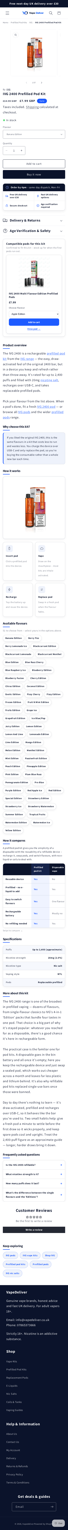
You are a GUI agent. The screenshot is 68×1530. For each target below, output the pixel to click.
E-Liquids (11, 1385)
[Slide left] (26, 82)
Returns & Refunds (17, 1466)
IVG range (27, 359)
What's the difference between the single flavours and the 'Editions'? (30, 1194)
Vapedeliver (28, 1524)
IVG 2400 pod (46, 407)
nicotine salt (49, 380)
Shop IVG (50, 1255)
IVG (31, 22)
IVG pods (24, 412)
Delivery (11, 1458)
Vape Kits (11, 1361)
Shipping (32, 107)
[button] (7, 13)
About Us (11, 1434)
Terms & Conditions (17, 1482)
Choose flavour (17, 307)
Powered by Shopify (43, 1524)
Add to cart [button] (34, 322)
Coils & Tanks (14, 1402)
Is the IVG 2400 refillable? (21, 1164)
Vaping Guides (14, 1410)
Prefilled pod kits (15, 1264)
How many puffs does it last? (22, 1183)
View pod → (33, 328)
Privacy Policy (14, 1474)
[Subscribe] (52, 1506)
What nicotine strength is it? (22, 1174)
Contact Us (12, 1442)
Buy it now (34, 174)
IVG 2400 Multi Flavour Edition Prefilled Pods (33, 295)
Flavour (7, 127)
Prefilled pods (40, 1264)
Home (5, 22)
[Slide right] (41, 82)
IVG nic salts (12, 1273)
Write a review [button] (34, 1229)
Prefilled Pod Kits (19, 22)
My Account (13, 1450)
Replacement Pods (17, 1377)
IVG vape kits (30, 1255)
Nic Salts (11, 1393)
